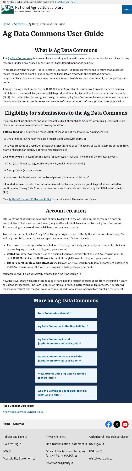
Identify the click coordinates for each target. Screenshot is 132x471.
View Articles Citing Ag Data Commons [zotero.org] (62, 375)
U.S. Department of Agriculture (32, 11)
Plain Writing (10, 444)
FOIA (6, 451)
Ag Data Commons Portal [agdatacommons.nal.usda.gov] (58, 341)
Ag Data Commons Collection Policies (62, 326)
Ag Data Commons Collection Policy (30, 199)
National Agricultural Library (39, 7)
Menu (127, 9)
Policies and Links (13, 437)
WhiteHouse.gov (99, 458)
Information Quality (58, 463)
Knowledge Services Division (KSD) (23, 411)
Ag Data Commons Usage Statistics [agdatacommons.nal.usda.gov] (60, 358)
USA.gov (94, 451)
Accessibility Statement (17, 458)
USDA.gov (95, 444)
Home (6, 424)
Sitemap (19, 424)
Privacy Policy (54, 437)
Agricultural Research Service (107, 437)
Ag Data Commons (19, 58)
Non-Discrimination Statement (65, 444)
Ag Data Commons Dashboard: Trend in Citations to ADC (62, 393)
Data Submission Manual (53, 313)
